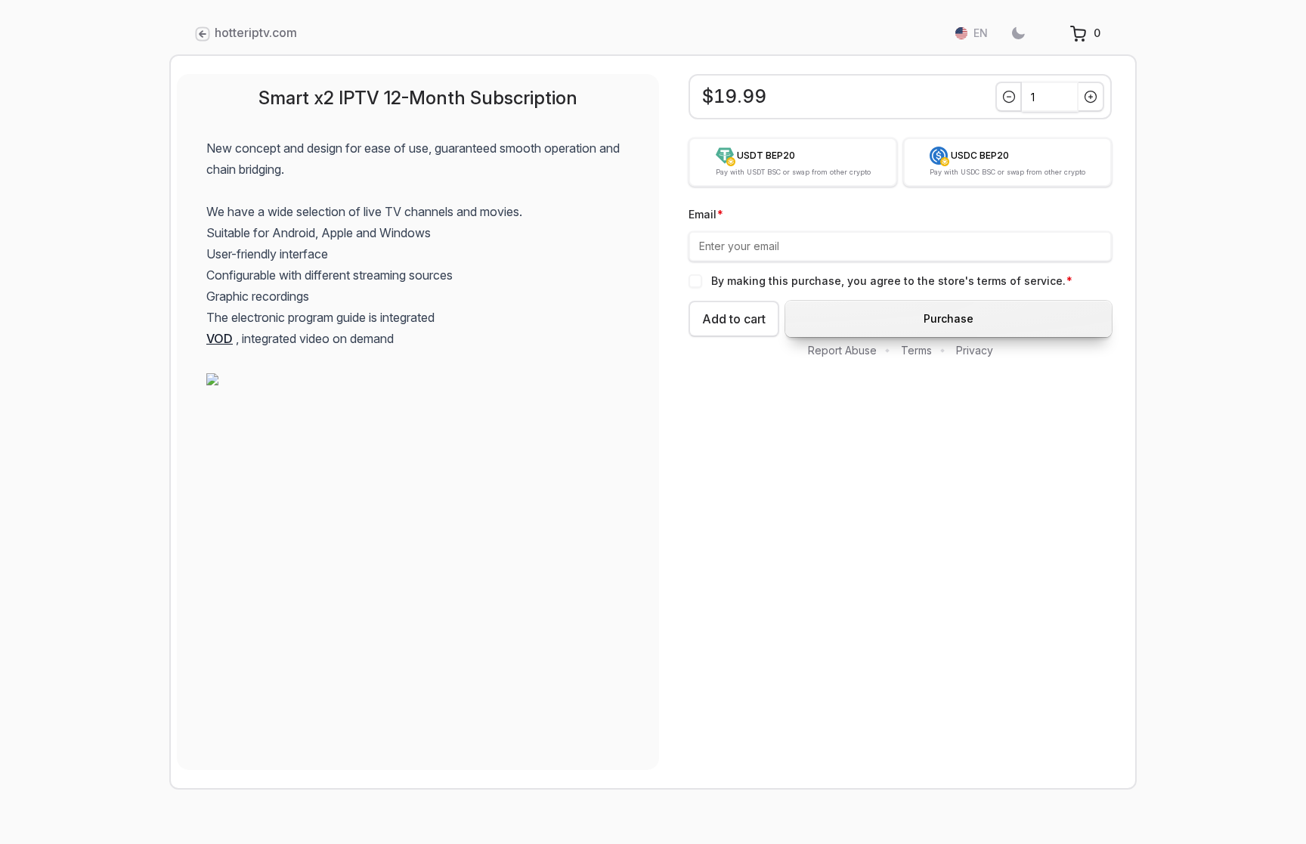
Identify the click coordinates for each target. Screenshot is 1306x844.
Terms (916, 350)
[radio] (793, 162)
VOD (219, 338)
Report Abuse (842, 350)
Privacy (974, 350)
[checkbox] (695, 281)
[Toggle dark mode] (1018, 33)
